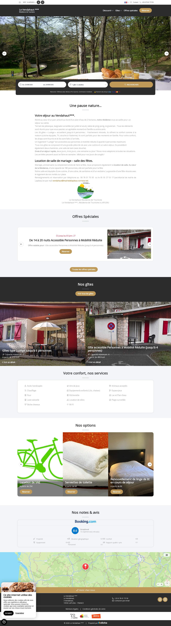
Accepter (8, 613)
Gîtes (117, 10)
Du (23, 85)
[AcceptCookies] (4, 622)
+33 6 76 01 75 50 (121, 598)
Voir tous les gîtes (85, 293)
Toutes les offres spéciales (83, 269)
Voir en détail (9, 362)
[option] (85, 53)
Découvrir (107, 10)
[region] (18, 600)
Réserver (145, 10)
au (44, 85)
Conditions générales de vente (94, 609)
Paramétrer (19, 613)
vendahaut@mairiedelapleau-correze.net (70, 180)
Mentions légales (72, 609)
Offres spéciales (131, 10)
